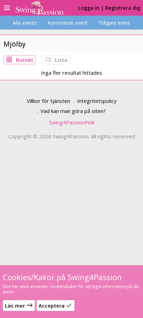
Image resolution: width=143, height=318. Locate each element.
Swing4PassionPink (71, 122)
